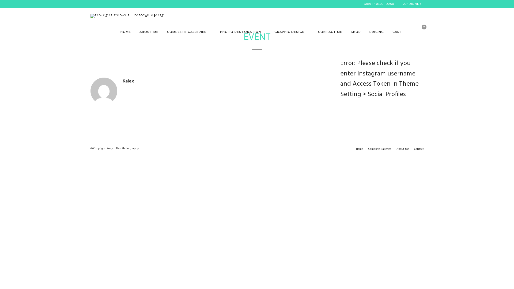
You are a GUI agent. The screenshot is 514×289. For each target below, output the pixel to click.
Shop (356, 32)
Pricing (376, 32)
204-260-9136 (412, 4)
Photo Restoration (240, 32)
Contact (419, 149)
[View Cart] (422, 32)
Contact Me (330, 32)
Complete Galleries (187, 32)
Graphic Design (289, 32)
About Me (148, 32)
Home (125, 32)
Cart (397, 32)
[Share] (414, 32)
